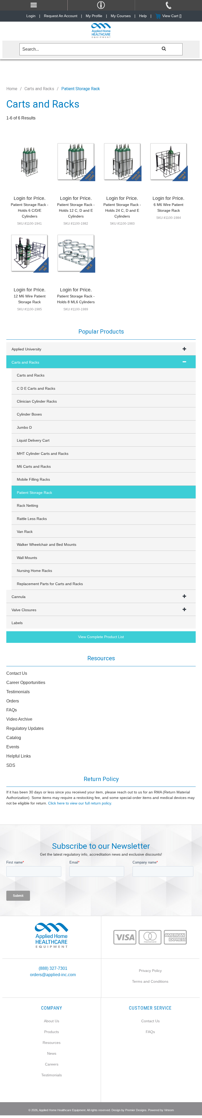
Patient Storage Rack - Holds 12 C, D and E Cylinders (76, 210)
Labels (17, 623)
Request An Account (60, 16)
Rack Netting (27, 505)
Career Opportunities (25, 682)
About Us (51, 1021)
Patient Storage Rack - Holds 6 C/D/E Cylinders (29, 210)
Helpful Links (18, 756)
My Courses (121, 16)
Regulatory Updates (25, 728)
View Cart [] (171, 16)
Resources (51, 1042)
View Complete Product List (101, 637)
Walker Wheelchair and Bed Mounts (46, 544)
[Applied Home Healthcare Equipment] (51, 935)
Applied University (26, 349)
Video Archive (19, 719)
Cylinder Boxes (29, 414)
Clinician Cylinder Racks (37, 401)
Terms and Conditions (150, 981)
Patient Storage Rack (34, 492)
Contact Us (16, 673)
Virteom (169, 1110)
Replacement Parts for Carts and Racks (50, 584)
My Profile (94, 16)
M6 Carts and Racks (34, 466)
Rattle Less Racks (32, 519)
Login (31, 16)
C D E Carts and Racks (36, 388)
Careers (51, 1064)
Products (51, 1032)
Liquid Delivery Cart (33, 440)
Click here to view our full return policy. (80, 803)
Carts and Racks (39, 88)
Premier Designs (136, 1110)
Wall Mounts (27, 558)
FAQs (11, 710)
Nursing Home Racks (34, 570)
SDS (10, 765)
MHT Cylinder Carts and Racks (42, 453)
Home (11, 88)
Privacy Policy (150, 970)
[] (164, 48)
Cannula (19, 597)
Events (12, 747)
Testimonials (18, 692)
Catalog (13, 737)
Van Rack (25, 531)
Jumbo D (24, 427)
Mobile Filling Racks (33, 479)
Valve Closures (24, 610)
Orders (12, 701)
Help (143, 16)
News (51, 1053)
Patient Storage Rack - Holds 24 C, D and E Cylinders (122, 210)
